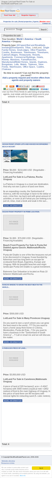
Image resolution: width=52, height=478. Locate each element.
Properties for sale (10, 22)
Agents (36, 22)
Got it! (41, 468)
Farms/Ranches (28, 59)
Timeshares (42, 52)
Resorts (36, 55)
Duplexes (42, 62)
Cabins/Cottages (10, 55)
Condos (5, 52)
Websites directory (8, 461)
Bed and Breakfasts (36, 45)
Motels (23, 64)
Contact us (46, 23)
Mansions (14, 59)
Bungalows (7, 64)
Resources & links (7, 463)
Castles (40, 67)
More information (13, 206)
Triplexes (32, 64)
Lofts (16, 64)
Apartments (7, 57)
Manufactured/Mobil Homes (15, 62)
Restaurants (25, 55)
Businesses (16, 52)
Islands (32, 62)
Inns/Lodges (23, 50)
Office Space (29, 67)
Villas (28, 47)
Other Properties (38, 50)
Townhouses (30, 52)
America (29, 39)
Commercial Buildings (24, 57)
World (20, 39)
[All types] (21, 45)
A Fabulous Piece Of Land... (14, 348)
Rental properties (25, 22)
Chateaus (6, 69)
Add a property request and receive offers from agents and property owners (26, 79)
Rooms (5, 59)
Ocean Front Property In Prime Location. (21, 212)
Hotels (40, 57)
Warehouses (15, 67)
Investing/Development (13, 47)
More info (23, 476)
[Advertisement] (24, 122)
